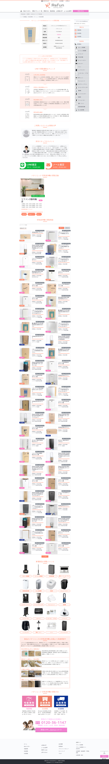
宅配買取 (59, 34)
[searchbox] (54, 14)
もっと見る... (45, 556)
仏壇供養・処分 (79, 755)
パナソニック (59, 28)
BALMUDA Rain (35, 276)
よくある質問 (67, 11)
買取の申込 (81, 11)
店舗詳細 (24, 214)
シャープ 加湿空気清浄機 (37, 263)
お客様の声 (59, 11)
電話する (39, 214)
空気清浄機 (30, 16)
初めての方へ (27, 11)
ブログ (60, 753)
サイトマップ (54, 1)
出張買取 (48, 253)
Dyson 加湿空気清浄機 (36, 253)
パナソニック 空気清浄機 (38, 16)
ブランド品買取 (79, 744)
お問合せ (68, 1)
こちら (44, 78)
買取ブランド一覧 (37, 11)
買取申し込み (44, 750)
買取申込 (104, 756)
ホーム (25, 744)
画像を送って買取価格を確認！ (34, 167)
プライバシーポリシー (64, 748)
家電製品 (25, 16)
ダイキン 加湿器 (35, 445)
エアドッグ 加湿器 (35, 341)
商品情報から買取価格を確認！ (60, 167)
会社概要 (61, 1)
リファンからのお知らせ (82, 21)
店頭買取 (22, 240)
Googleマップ (31, 214)
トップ (21, 16)
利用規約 (61, 746)
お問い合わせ (44, 752)
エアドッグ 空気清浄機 (36, 236)
